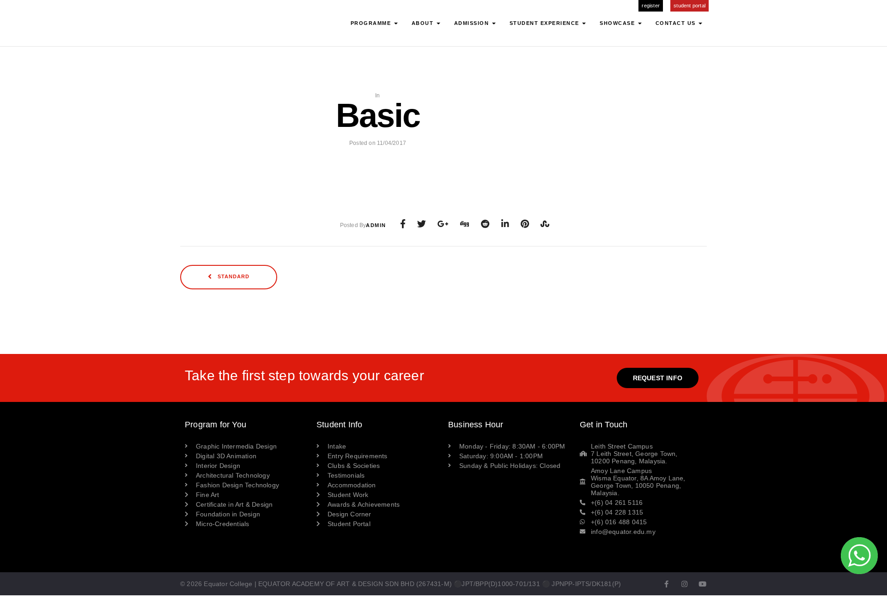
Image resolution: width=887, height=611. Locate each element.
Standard (232, 277)
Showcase (618, 23)
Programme (372, 23)
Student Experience (546, 23)
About (424, 23)
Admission (472, 23)
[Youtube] (702, 584)
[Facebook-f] (666, 584)
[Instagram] (684, 584)
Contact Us (677, 23)
